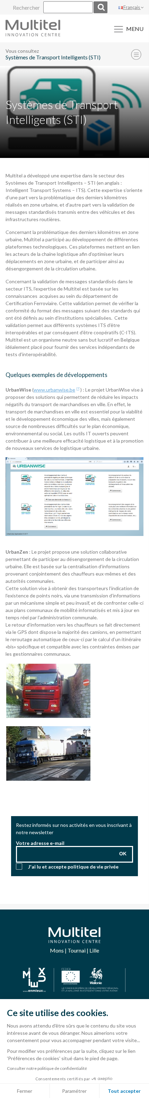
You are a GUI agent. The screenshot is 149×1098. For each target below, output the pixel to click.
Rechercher (26, 7)
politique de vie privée (93, 867)
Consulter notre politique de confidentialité (47, 1068)
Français (132, 7)
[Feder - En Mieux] (74, 980)
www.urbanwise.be (54, 390)
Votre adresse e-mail (40, 843)
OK (122, 853)
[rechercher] (100, 7)
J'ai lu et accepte (73, 867)
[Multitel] (33, 34)
